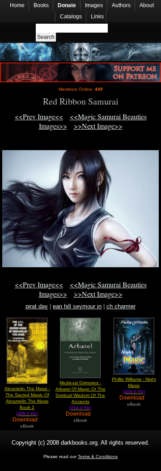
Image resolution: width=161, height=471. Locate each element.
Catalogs (71, 16)
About (147, 5)
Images (94, 5)
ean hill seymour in (77, 306)
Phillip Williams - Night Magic (134, 385)
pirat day (36, 306)
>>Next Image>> (98, 125)
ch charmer (121, 306)
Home (17, 5)
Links (97, 16)
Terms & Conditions (98, 456)
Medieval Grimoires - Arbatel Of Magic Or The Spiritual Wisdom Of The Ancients (80, 395)
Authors (121, 5)
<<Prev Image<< (39, 116)
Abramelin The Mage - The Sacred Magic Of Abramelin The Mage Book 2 (27, 401)
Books (41, 5)
